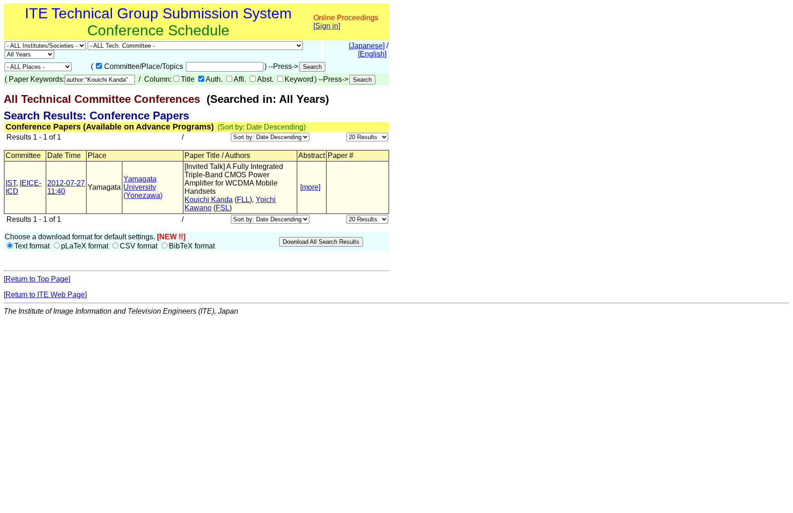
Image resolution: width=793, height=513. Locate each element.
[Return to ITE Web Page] (45, 295)
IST (11, 183)
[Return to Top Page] (37, 279)
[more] (310, 187)
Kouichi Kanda (208, 199)
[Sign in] (326, 26)
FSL (222, 208)
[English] (372, 54)
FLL (243, 199)
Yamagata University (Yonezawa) (142, 187)
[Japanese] (367, 46)
